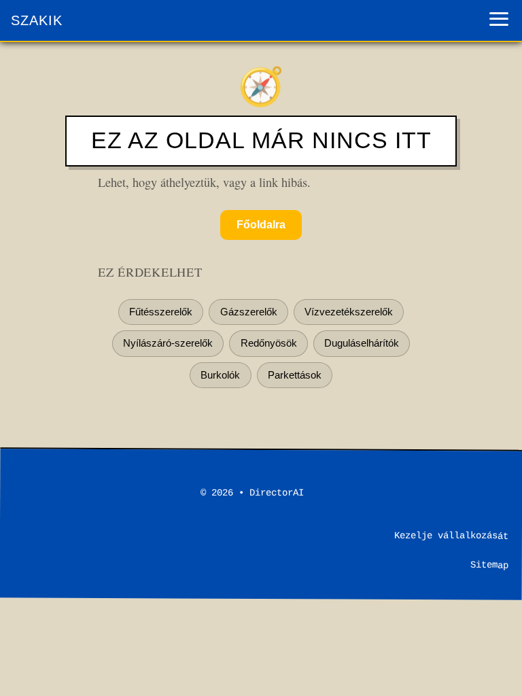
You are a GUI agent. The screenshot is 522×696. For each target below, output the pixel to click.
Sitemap (489, 564)
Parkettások (294, 375)
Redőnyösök (269, 343)
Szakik (37, 20)
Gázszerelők (248, 311)
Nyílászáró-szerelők (168, 343)
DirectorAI (276, 492)
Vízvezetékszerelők (348, 311)
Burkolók (220, 375)
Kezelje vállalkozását (451, 536)
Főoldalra (261, 224)
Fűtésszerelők (160, 311)
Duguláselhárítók (361, 343)
